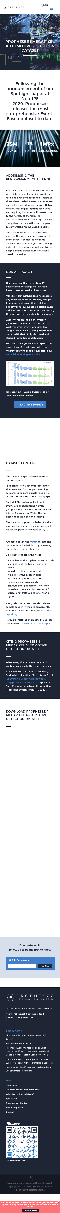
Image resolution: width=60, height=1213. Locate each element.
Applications (12, 1098)
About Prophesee (14, 1107)
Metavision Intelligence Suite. (23, 354)
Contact (10, 1112)
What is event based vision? (20, 1094)
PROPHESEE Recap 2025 (18, 1043)
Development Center (16, 1103)
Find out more (30, 1211)
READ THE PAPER (30, 404)
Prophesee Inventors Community (22, 1089)
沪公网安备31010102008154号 (33, 1190)
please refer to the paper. (36, 623)
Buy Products (12, 1085)
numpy (34, 541)
